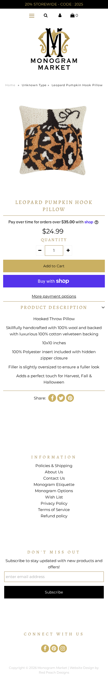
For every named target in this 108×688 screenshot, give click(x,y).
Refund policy (54, 515)
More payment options (54, 296)
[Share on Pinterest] (70, 398)
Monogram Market (52, 668)
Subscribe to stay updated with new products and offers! (54, 563)
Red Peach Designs (54, 672)
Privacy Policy (54, 503)
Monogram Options (54, 490)
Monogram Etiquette (54, 484)
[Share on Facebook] (52, 398)
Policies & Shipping (53, 465)
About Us (54, 471)
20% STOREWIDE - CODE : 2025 (54, 4)
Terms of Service (54, 509)
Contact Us (54, 478)
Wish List (54, 497)
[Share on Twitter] (61, 398)
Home (10, 85)
